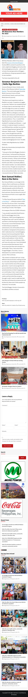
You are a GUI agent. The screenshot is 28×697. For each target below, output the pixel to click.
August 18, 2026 (14, 632)
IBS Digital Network (6, 578)
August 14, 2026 (14, 659)
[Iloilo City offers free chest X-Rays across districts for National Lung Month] (14, 591)
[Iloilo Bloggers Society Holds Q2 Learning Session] (14, 350)
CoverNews (21, 692)
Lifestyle (14, 329)
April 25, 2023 (20, 388)
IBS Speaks (5, 29)
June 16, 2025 (20, 364)
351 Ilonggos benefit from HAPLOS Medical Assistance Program (12, 525)
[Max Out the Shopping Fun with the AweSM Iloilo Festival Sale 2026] (14, 322)
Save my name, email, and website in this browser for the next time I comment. (12, 440)
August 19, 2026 (14, 605)
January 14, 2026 (21, 337)
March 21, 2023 (22, 36)
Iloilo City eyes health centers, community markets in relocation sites (12, 534)
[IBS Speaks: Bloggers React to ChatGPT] (14, 376)
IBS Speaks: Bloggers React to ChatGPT (12, 386)
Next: (13, 304)
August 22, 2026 (14, 578)
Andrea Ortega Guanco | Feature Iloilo (10, 36)
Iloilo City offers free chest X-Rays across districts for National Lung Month (12, 529)
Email (16, 425)
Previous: (11, 299)
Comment (5, 405)
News (4, 571)
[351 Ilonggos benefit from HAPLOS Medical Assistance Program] (14, 565)
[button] (2, 19)
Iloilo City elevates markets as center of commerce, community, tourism (11, 545)
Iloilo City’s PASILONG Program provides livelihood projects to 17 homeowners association (12, 540)
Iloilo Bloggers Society (12, 29)
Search (3, 452)
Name (4, 425)
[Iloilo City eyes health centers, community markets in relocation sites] (14, 618)
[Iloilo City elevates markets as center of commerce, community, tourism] (14, 671)
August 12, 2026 (14, 685)
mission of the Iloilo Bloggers (15, 63)
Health (4, 598)
